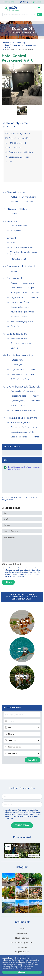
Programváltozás (22, 952)
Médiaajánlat (22, 933)
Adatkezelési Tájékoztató (14, 576)
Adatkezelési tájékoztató (22, 942)
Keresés (32, 760)
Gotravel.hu (16, 845)
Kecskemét (30, 45)
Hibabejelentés (22, 938)
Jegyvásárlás (36, 2)
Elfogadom (22, 972)
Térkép (25, 2)
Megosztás (34, 856)
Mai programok (9, 2)
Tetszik (13, 856)
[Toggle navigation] (39, 8)
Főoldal (5, 43)
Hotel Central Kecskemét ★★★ (17, 58)
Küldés (8, 582)
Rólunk (22, 929)
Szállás (8, 47)
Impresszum (22, 947)
